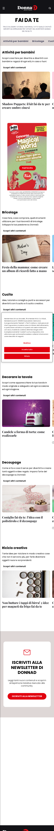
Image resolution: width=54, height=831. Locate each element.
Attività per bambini (15, 41)
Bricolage (38, 41)
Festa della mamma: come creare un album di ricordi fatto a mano (25, 269)
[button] (4, 8)
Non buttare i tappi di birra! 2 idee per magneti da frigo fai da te (25, 604)
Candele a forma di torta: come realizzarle (23, 433)
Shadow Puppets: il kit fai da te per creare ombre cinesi (26, 106)
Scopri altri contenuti (14, 67)
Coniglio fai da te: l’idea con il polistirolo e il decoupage (22, 519)
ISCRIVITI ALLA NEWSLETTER (27, 696)
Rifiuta (27, 356)
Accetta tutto (27, 349)
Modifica (27, 343)
